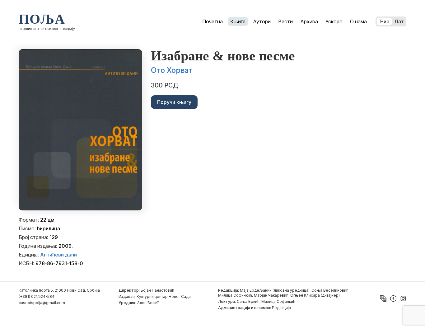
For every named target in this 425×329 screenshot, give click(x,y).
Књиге (237, 21)
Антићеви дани (58, 254)
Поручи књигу (174, 102)
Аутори (262, 21)
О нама (358, 21)
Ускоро (334, 21)
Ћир (384, 21)
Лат (399, 21)
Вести (285, 21)
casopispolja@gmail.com (42, 302)
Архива (309, 21)
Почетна (212, 21)
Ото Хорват (172, 70)
